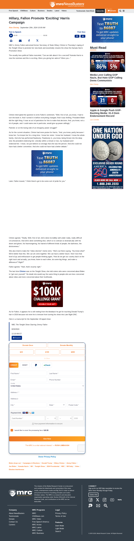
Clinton (23, 271)
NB (31, 466)
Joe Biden (12, 466)
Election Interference (16, 469)
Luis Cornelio (94, 120)
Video (77, 466)
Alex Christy (14, 28)
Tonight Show (40, 466)
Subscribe (100, 11)
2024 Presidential (53, 466)
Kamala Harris (23, 466)
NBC (63, 466)
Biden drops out (15, 463)
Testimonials (81, 11)
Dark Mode (90, 11)
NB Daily (70, 466)
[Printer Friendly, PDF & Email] (20, 41)
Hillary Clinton (59, 463)
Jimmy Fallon (71, 463)
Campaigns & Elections (31, 463)
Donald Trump (47, 463)
